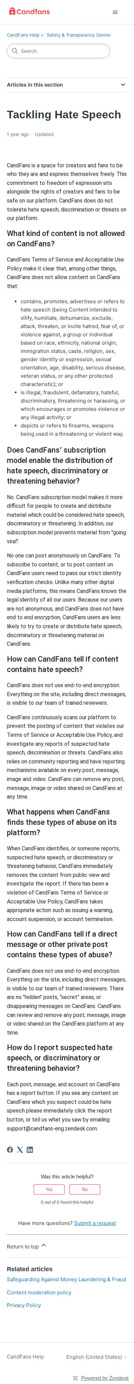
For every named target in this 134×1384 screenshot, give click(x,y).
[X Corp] (20, 1150)
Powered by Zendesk (105, 1378)
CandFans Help (23, 35)
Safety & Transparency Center (79, 35)
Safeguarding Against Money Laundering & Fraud (66, 1279)
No (85, 1189)
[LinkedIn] (30, 1150)
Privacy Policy (24, 1305)
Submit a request (95, 1223)
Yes (49, 1189)
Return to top (23, 1246)
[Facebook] (10, 1150)
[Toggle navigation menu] (115, 12)
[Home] (29, 12)
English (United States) (94, 1357)
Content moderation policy (39, 1292)
